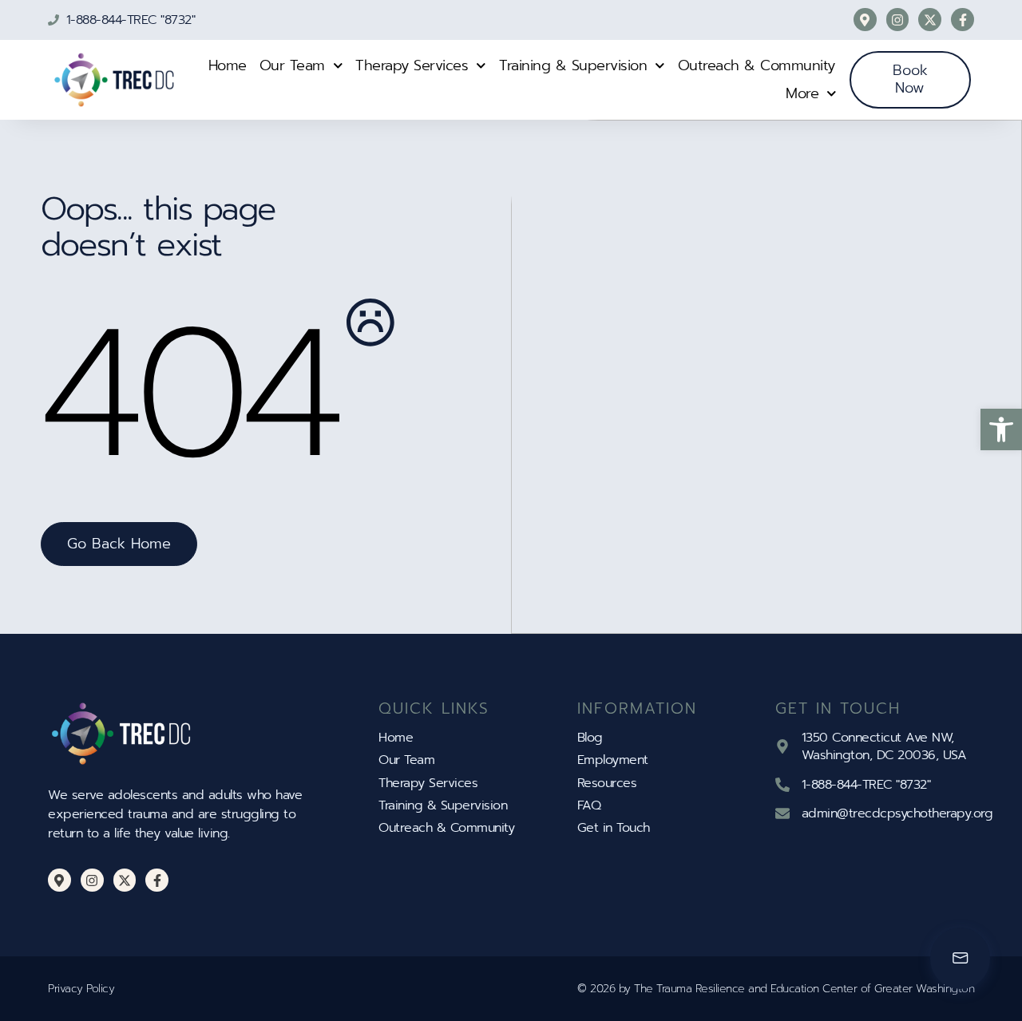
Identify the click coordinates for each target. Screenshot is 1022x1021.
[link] (1001, 429)
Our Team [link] (292, 65)
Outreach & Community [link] (756, 65)
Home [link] (227, 65)
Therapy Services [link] (411, 65)
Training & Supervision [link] (573, 65)
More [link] (802, 93)
